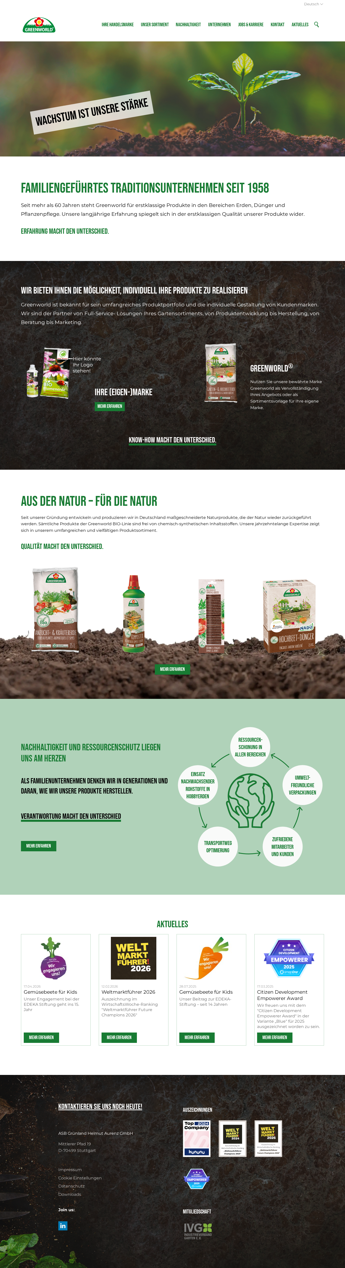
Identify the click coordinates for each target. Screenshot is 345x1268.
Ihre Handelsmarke (118, 25)
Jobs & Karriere (250, 25)
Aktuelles (300, 25)
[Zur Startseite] (39, 25)
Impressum (70, 1169)
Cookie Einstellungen (80, 1178)
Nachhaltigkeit (188, 25)
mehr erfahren (41, 1038)
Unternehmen (219, 25)
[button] (62, 1225)
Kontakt (277, 25)
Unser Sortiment (155, 25)
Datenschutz (71, 1186)
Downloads (69, 1194)
